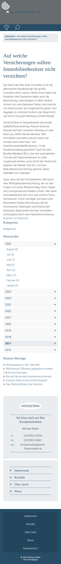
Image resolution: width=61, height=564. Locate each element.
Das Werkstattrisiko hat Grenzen (24, 384)
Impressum (21, 470)
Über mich (21, 484)
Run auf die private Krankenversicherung (28, 376)
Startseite (10, 36)
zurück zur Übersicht (16, 218)
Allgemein (10, 228)
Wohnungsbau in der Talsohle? (23, 364)
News (18, 491)
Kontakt (19, 477)
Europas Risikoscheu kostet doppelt (26, 380)
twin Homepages (30, 560)
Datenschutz (30, 548)
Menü (54, 27)
